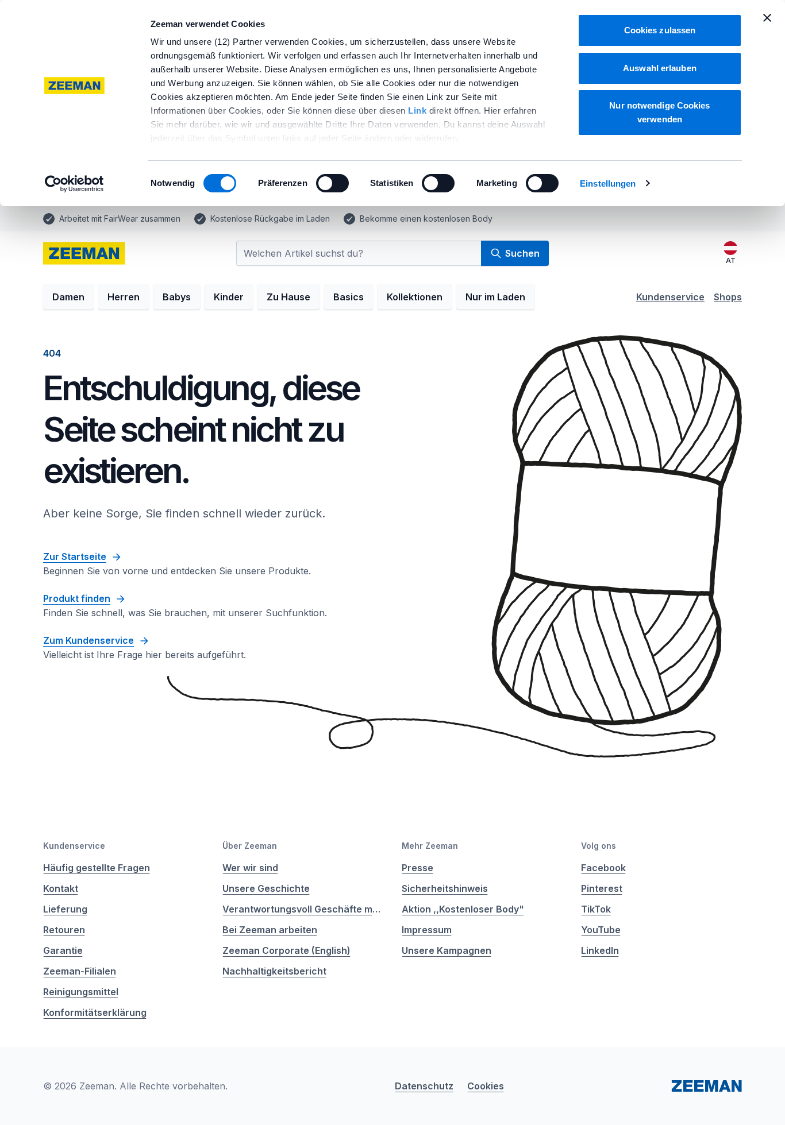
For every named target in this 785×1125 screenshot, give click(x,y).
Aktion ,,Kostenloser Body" (463, 909)
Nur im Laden (495, 297)
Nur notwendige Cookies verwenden (659, 112)
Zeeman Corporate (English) (286, 950)
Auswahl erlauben (660, 68)
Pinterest (601, 888)
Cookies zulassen (660, 30)
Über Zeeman (249, 845)
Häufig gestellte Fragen (96, 867)
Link (418, 110)
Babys (177, 297)
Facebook (603, 867)
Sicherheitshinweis (445, 888)
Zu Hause (288, 297)
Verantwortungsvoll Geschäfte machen (302, 909)
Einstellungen (608, 183)
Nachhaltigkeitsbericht (274, 971)
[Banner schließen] (767, 18)
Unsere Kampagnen (446, 950)
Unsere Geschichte (266, 888)
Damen (68, 297)
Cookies (485, 1086)
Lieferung (65, 909)
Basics (348, 297)
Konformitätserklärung (95, 1012)
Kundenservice (670, 297)
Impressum (427, 929)
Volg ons (598, 845)
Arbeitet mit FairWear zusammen (119, 218)
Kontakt (60, 888)
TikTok (596, 909)
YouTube (601, 929)
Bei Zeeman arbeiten (269, 929)
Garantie (63, 950)
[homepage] (84, 253)
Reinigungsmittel (80, 992)
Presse (417, 867)
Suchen (522, 253)
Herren (123, 297)
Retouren (64, 929)
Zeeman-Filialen (79, 971)
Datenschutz (424, 1086)
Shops (728, 297)
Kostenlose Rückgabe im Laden (270, 218)
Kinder (229, 297)
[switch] (332, 183)
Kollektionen (414, 297)
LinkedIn (600, 950)
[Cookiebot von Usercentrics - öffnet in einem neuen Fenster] (74, 183)
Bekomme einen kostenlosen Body (426, 218)
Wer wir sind (250, 867)
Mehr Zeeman (430, 845)
